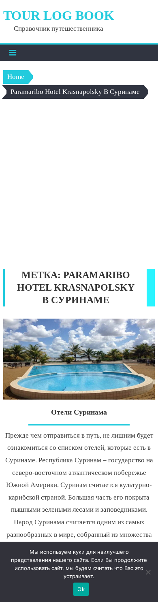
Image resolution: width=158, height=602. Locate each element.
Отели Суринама (79, 412)
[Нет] (148, 572)
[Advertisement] (79, 186)
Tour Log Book (58, 15)
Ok (81, 589)
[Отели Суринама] (79, 359)
